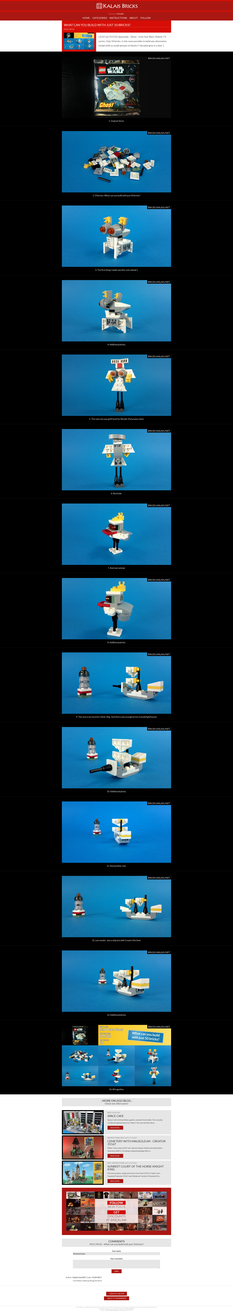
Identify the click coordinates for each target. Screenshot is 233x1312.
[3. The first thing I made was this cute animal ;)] (116, 268)
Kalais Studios (129, 1309)
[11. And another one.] (116, 864)
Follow (145, 17)
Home (86, 17)
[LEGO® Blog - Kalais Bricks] (116, 10)
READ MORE (115, 1128)
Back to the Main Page (116, 1298)
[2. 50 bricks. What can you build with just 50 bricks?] (116, 193)
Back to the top (116, 1294)
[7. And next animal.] (116, 566)
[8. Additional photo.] (116, 640)
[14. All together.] (116, 1087)
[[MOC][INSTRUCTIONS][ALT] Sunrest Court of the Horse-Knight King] (83, 1184)
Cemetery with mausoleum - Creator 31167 (137, 1142)
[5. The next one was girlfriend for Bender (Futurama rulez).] (116, 417)
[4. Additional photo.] (116, 342)
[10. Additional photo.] (116, 789)
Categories (99, 17)
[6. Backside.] (116, 491)
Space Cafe (116, 1116)
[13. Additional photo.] (116, 1013)
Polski (120, 14)
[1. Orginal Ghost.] (116, 119)
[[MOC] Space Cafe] (83, 1133)
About (133, 17)
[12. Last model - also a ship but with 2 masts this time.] (116, 938)
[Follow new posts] (116, 1231)
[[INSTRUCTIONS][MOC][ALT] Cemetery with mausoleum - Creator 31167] (83, 1159)
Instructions (118, 17)
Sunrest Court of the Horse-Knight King (136, 1168)
